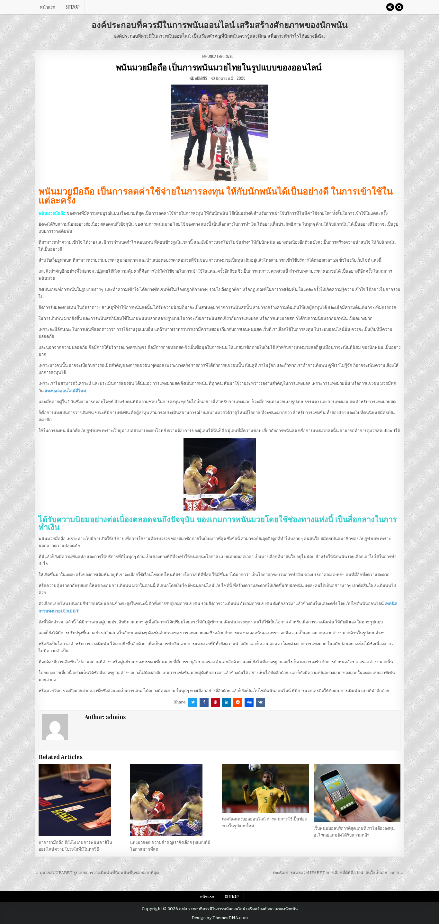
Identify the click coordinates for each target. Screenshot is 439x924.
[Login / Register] (390, 7)
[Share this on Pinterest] (215, 702)
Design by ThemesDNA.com (220, 918)
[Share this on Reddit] (237, 702)
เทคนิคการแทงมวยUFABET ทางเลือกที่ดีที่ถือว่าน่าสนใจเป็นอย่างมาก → (338, 872)
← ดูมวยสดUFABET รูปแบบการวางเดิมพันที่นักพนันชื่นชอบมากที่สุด (97, 872)
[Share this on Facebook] (204, 702)
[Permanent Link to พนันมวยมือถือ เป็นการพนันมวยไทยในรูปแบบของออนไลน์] (219, 133)
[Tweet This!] (192, 702)
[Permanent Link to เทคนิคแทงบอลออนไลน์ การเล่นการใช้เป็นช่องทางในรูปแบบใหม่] (265, 788)
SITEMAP (73, 7)
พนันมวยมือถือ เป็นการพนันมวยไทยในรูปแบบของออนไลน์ (220, 67)
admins (201, 78)
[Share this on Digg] (249, 702)
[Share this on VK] (260, 702)
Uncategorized (221, 56)
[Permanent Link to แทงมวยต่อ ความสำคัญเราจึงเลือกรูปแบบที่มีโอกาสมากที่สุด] (173, 800)
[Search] (399, 7)
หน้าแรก (47, 7)
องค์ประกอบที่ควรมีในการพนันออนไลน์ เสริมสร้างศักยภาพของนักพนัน (220, 24)
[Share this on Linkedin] (226, 702)
